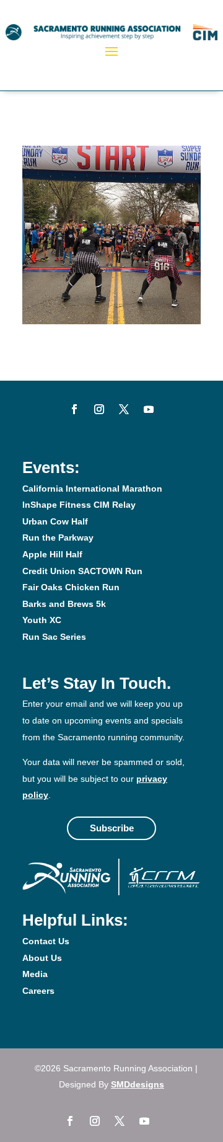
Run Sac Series (54, 637)
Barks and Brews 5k (64, 604)
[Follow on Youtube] (149, 409)
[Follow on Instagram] (99, 409)
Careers (38, 991)
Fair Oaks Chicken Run (71, 587)
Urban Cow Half (55, 521)
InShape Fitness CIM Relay (79, 505)
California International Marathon (92, 489)
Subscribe (112, 828)
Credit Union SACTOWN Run (82, 571)
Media (35, 974)
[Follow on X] (124, 409)
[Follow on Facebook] (74, 409)
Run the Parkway (58, 537)
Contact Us (45, 941)
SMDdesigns (137, 1084)
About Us (42, 958)
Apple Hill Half (52, 554)
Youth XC (41, 620)
